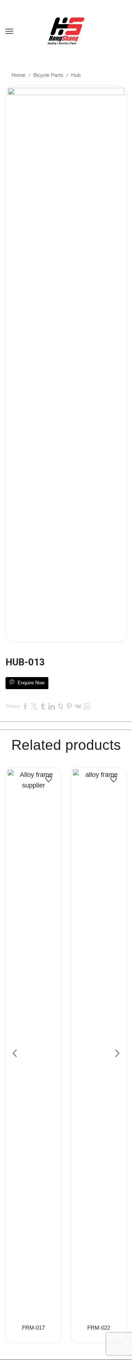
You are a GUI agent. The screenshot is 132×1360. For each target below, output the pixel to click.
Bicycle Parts (48, 75)
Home (18, 75)
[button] (15, 1053)
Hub (76, 75)
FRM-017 (33, 1328)
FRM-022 (98, 1328)
